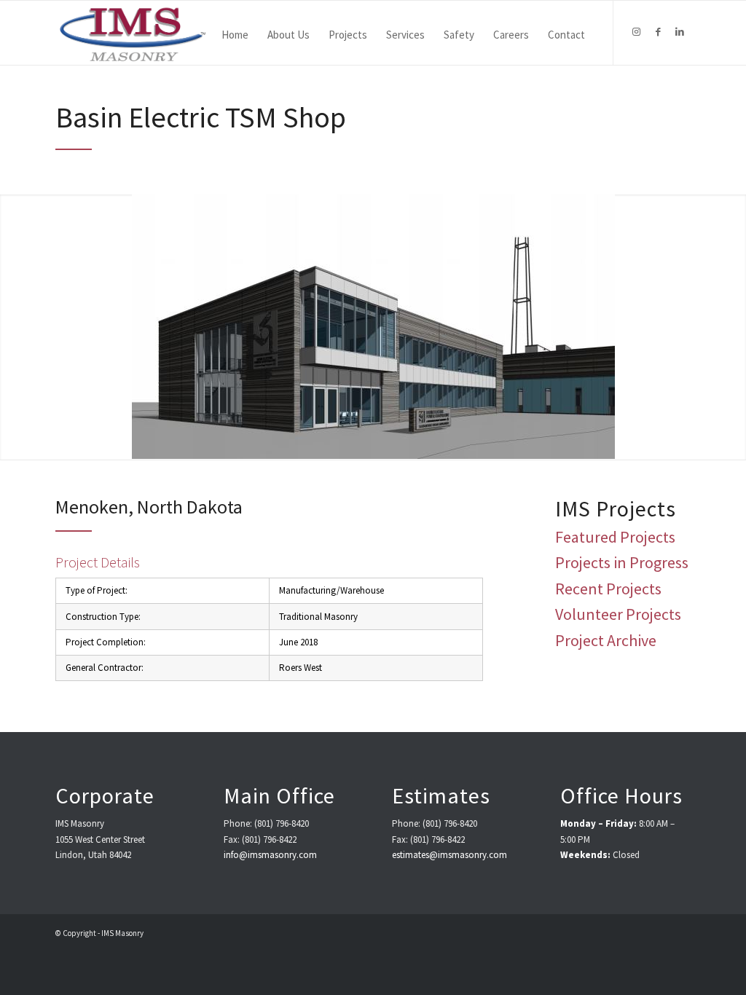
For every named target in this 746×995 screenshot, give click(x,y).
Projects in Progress (621, 562)
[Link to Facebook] (658, 32)
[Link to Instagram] (636, 32)
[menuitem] (235, 33)
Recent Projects (608, 588)
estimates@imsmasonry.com (449, 855)
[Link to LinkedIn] (680, 32)
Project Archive (605, 640)
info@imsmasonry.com (270, 855)
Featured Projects (615, 537)
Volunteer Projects (618, 614)
